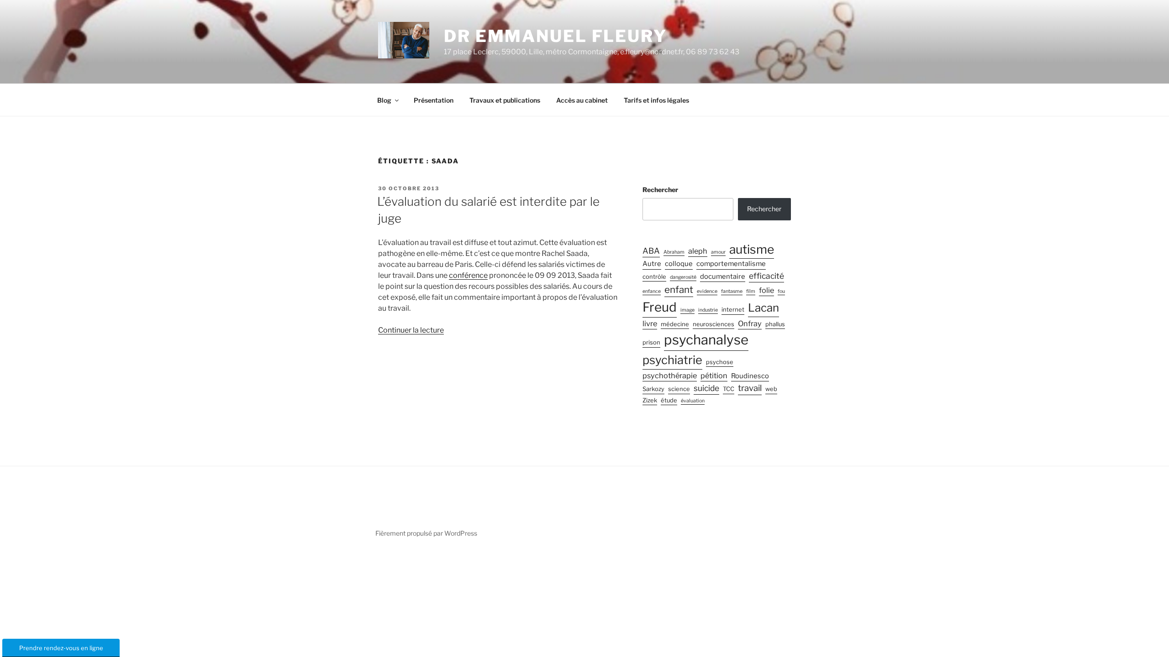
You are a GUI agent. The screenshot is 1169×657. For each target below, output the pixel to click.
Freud (659, 307)
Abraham (674, 252)
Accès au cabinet (582, 100)
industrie (708, 310)
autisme (751, 249)
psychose (719, 362)
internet (732, 309)
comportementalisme (731, 264)
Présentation (433, 100)
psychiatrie (672, 360)
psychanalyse (706, 340)
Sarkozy (653, 389)
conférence (468, 275)
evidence (707, 291)
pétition (713, 375)
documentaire (722, 276)
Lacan (763, 307)
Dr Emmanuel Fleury (555, 36)
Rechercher (660, 189)
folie (766, 290)
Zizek (649, 400)
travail (750, 388)
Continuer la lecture (411, 330)
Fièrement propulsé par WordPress (426, 533)
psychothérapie (669, 375)
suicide (706, 388)
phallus (775, 324)
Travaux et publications (504, 100)
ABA (651, 251)
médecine (675, 324)
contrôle (654, 276)
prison (651, 342)
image (687, 310)
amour (718, 252)
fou (781, 291)
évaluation (693, 401)
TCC (728, 389)
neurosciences (713, 324)
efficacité (766, 276)
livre (649, 323)
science (679, 389)
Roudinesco (750, 376)
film (750, 291)
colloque (679, 264)
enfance (651, 291)
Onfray (750, 323)
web (771, 389)
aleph (697, 251)
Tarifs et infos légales (656, 100)
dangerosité (683, 277)
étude (669, 400)
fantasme (731, 291)
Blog (384, 100)
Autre (651, 264)
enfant (678, 289)
